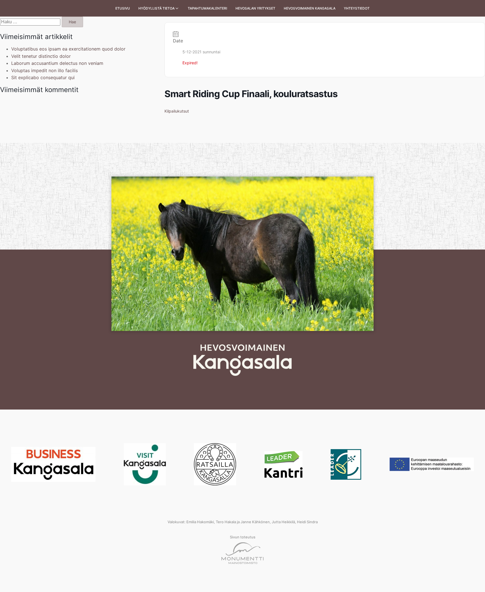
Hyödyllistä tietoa (156, 8)
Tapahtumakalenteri (207, 8)
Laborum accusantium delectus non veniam (57, 63)
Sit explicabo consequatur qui (43, 77)
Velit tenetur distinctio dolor (41, 56)
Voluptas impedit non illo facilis (44, 70)
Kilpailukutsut (176, 111)
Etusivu (122, 8)
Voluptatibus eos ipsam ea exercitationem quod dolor (68, 49)
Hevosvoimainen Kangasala (309, 8)
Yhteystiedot (357, 8)
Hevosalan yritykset (255, 8)
